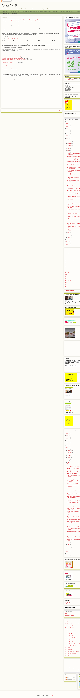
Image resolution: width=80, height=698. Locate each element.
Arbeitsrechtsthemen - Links (14, 11)
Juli (68, 148)
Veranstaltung (67, 284)
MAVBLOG (67, 621)
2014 (67, 241)
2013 (67, 242)
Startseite (5, 11)
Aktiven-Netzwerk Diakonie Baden (71, 625)
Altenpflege (55, 11)
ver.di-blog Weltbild (69, 641)
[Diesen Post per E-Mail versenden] (17, 62)
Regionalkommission (69, 272)
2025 (67, 123)
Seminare (67, 276)
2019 (67, 133)
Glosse (66, 262)
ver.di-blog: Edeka (68, 629)
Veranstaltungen (6, 13)
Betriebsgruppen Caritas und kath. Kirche (67, 11)
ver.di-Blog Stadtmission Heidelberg (72, 651)
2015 (67, 239)
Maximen (67, 268)
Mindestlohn (67, 270)
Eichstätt (66, 254)
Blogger (52, 695)
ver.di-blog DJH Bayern (69, 633)
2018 (67, 135)
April (69, 232)
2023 (67, 126)
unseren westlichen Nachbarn (13, 36)
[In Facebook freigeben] (21, 62)
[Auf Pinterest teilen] (22, 62)
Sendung (67, 278)
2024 (67, 124)
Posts (68, 677)
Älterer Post (58, 110)
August (69, 146)
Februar (69, 235)
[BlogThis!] (18, 62)
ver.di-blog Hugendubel (69, 635)
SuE (66, 282)
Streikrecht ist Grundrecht (72, 163)
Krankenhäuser (14, 13)
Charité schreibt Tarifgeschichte (73, 216)
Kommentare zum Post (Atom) (33, 114)
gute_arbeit (67, 264)
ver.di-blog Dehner (68, 647)
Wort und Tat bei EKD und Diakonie (72, 348)
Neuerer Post (5, 110)
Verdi (66, 613)
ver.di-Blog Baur (68, 655)
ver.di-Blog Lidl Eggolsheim (70, 653)
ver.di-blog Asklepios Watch (70, 645)
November (70, 141)
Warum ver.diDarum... (67, 603)
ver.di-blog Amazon (69, 631)
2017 (67, 136)
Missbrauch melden (69, 290)
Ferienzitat (67, 258)
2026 (67, 121)
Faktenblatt (67, 256)
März (69, 233)
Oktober (69, 143)
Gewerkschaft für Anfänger (70, 260)
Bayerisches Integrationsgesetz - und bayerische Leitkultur (13, 58)
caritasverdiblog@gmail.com (70, 79)
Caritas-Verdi (9, 5)
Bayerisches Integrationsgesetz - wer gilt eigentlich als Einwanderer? (14, 59)
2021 (67, 130)
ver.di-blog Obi (68, 639)
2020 (67, 131)
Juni (68, 150)
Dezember (70, 140)
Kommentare (69, 679)
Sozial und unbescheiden (70, 627)
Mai (68, 152)
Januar (69, 237)
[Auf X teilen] (20, 62)
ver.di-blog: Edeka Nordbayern (71, 637)
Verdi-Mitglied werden (69, 615)
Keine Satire (67, 266)
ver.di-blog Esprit (68, 649)
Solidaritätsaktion (68, 280)
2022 (67, 128)
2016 (67, 138)
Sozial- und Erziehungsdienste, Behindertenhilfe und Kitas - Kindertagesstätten (36, 11)
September (70, 145)
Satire (66, 274)
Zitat (66, 286)
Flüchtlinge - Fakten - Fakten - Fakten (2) (9, 57)
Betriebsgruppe (68, 252)
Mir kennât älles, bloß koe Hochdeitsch (12, 38)
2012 (67, 244)
